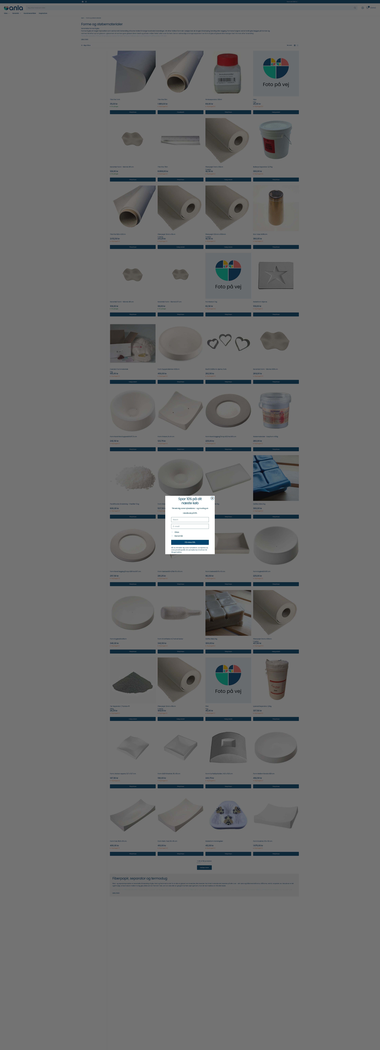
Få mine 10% (190, 542)
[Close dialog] (212, 498)
